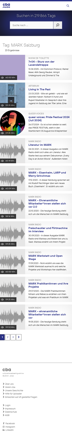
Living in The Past (39, 89)
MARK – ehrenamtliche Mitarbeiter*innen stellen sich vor (47, 314)
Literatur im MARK (40, 145)
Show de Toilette (38, 58)
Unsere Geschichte (14, 391)
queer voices (36, 114)
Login (7, 405)
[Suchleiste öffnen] (67, 6)
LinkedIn (9, 430)
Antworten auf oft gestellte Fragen (21, 397)
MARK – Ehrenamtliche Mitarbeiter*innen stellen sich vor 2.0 (47, 203)
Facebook (10, 423)
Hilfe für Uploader (13, 394)
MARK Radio (34, 142)
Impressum (10, 409)
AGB (7, 415)
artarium (33, 86)
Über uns (9, 384)
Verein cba (10, 387)
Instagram (10, 427)
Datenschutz (11, 412)
